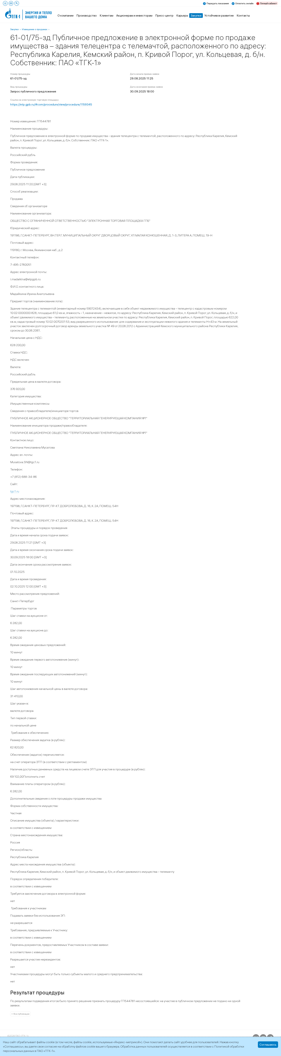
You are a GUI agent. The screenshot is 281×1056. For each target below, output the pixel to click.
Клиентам (106, 15)
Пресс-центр (164, 15)
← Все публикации (20, 1014)
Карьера (182, 15)
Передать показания (218, 3)
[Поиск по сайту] (16, 3)
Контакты (243, 15)
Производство (86, 15)
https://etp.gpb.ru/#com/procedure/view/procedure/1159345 (51, 104)
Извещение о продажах (34, 29)
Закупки (196, 15)
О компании (65, 15)
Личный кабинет (268, 3)
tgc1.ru (14, 491)
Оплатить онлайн (244, 3)
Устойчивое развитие (219, 15)
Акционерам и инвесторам (134, 15)
